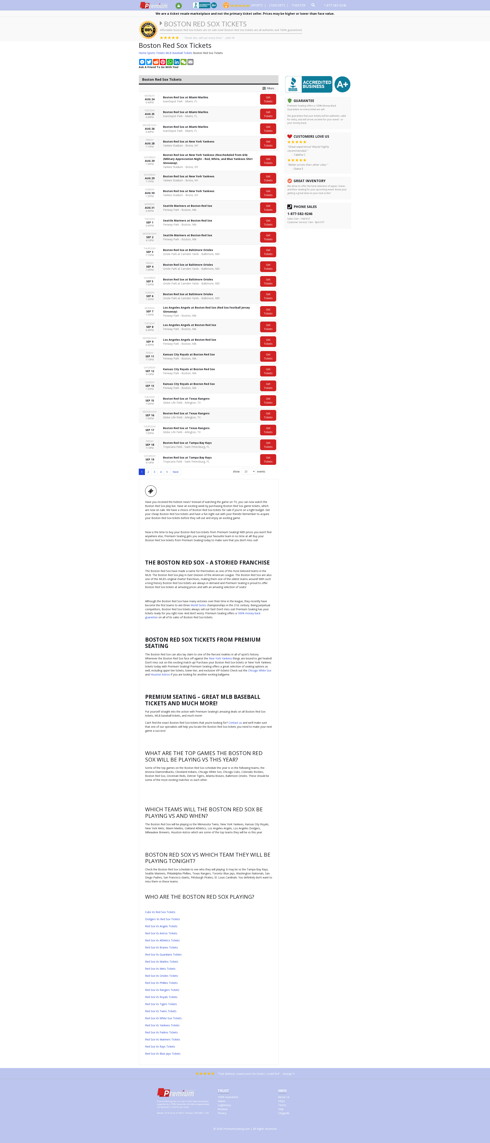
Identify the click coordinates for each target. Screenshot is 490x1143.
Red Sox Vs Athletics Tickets (162, 940)
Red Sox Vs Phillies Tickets (161, 983)
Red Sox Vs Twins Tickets (160, 1011)
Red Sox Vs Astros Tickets (161, 933)
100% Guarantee (228, 1097)
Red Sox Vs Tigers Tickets (161, 1004)
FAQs (281, 1101)
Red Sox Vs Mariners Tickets (162, 1039)
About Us (284, 1097)
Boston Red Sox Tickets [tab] (161, 79)
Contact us (235, 722)
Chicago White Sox (259, 670)
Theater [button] (299, 5)
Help (281, 1109)
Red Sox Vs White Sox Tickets (163, 1018)
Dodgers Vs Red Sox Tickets (162, 919)
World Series (198, 605)
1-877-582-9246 (335, 5)
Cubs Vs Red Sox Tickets (160, 912)
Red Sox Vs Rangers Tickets (162, 990)
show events (249, 471)
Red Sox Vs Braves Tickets (161, 947)
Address (160, 1113)
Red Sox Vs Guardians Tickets (163, 954)
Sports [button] (257, 5)
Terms (282, 1105)
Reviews (223, 1109)
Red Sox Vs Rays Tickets (160, 1046)
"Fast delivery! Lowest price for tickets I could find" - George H (256, 1073)
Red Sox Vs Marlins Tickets (161, 961)
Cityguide (283, 1113)
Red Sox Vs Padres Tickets (161, 1032)
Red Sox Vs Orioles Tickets (161, 976)
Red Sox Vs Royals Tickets (161, 997)
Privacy (222, 1113)
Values (222, 1101)
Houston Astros (160, 674)
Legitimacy (224, 1105)
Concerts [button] (277, 5)
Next (176, 472)
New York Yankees (220, 658)
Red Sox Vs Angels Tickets (161, 926)
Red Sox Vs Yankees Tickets (162, 1025)
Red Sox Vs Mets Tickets (160, 968)
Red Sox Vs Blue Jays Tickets (162, 1053)
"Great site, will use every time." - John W (209, 38)
